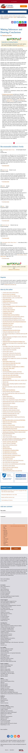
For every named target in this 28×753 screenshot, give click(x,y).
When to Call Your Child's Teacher (10, 467)
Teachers (2, 697)
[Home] (7, 6)
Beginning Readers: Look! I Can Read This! (12, 297)
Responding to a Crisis (5, 724)
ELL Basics (3, 585)
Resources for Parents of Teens (7, 658)
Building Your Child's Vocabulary (10, 302)
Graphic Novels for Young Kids (9, 349)
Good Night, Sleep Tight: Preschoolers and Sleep (14, 346)
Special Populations (5, 589)
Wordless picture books (7, 94)
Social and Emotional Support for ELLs (9, 601)
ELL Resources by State (5, 591)
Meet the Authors (4, 676)
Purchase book (5, 165)
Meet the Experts (4, 685)
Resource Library (5, 705)
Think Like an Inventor (8, 458)
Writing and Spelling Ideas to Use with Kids (12, 470)
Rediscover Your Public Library (9, 421)
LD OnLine (14, 741)
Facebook (8, 736)
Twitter (11, 736)
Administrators (4, 698)
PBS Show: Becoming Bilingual (7, 689)
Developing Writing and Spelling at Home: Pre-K (14, 319)
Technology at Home (5, 657)
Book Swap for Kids (7, 299)
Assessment (3, 610)
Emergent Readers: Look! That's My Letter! (12, 326)
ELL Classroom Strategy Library (7, 628)
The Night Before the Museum (9, 451)
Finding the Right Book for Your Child (11, 331)
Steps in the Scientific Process (9, 436)
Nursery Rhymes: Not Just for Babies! (11, 391)
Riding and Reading (7, 423)
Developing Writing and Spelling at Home (12, 318)
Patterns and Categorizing (8, 398)
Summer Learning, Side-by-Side (10, 441)
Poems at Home (6, 404)
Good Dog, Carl (21, 99)
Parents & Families (4, 702)
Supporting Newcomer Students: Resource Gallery (11, 625)
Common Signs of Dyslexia (9, 309)
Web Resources (4, 719)
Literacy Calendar (4, 674)
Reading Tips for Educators (6, 713)
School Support (4, 599)
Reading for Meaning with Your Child (11, 413)
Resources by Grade (5, 590)
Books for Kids (4, 667)
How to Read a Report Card (9, 361)
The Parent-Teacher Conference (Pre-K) (12, 455)
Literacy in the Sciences (14, 269)
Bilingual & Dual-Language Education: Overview (11, 605)
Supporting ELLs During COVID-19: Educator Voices (11, 693)
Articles (15, 17)
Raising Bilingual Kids (5, 655)
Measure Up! (5, 381)
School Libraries (4, 615)
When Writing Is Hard (7, 469)
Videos (2, 678)
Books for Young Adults (5, 669)
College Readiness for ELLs (6, 606)
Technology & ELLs (4, 636)
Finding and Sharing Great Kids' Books (11, 330)
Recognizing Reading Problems (10, 415)
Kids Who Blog (6, 370)
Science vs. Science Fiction (9, 425)
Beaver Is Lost (10, 101)
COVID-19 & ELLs (4, 620)
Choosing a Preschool (8, 307)
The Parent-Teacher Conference (10, 453)
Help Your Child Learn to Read (15, 15)
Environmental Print (7, 328)
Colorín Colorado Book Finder (7, 665)
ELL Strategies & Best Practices (7, 629)
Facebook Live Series (5, 688)
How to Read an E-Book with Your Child (11, 363)
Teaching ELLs (4, 622)
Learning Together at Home (6, 650)
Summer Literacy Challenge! (9, 443)
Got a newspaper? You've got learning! (11, 348)
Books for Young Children (6, 666)
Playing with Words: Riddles (9, 403)
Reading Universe (20, 741)
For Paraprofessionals (5, 619)
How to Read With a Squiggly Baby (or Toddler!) (13, 366)
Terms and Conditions (5, 578)
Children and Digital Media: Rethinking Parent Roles (14, 306)
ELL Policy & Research (5, 593)
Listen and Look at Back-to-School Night (12, 376)
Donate (23, 6)
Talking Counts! (6, 446)
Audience (3, 696)
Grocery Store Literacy (8, 351)
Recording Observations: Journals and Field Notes (14, 420)
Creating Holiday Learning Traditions (11, 314)
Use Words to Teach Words (9, 465)
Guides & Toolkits (4, 709)
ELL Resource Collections (6, 708)
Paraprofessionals (4, 700)
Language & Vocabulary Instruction (8, 631)
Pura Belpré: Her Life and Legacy (7, 673)
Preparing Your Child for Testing (10, 408)
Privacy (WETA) (4, 580)
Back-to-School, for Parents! (9, 294)
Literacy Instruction (5, 632)
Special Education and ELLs (6, 597)
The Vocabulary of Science (9, 457)
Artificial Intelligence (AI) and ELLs (8, 638)
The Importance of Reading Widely (11, 450)
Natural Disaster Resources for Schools (9, 723)
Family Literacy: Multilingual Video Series (9, 692)
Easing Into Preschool (7, 325)
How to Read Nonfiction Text (9, 364)
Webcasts (3, 682)
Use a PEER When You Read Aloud (10, 462)
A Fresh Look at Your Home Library (10, 292)
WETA (21, 750)
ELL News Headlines (5, 594)
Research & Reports (5, 717)
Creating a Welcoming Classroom (8, 627)
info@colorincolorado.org (10, 284)
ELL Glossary (3, 587)
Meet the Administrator (5, 686)
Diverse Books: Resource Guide (7, 671)
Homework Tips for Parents (9, 356)
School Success (4, 654)
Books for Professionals (5, 670)
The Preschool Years (5, 651)
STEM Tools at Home (7, 435)
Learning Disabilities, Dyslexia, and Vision (12, 371)
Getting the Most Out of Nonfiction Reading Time (14, 341)
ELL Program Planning (5, 608)
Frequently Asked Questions (6, 716)
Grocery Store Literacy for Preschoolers (12, 353)
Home (2, 15)
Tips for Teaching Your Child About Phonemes (13, 460)
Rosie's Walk (9, 99)
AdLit (10, 741)
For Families (6, 15)
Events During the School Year (7, 609)
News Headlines (4, 729)
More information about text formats (18, 526)
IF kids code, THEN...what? (9, 368)
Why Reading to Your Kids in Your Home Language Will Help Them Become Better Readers (13, 491)
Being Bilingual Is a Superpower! (7, 690)
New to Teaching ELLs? (5, 586)
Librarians (3, 701)
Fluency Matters (6, 339)
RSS (15, 736)
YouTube (18, 736)
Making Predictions (7, 378)
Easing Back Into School (8, 323)
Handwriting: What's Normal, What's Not (12, 354)
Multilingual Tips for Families (7, 710)
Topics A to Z (3, 715)
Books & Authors (5, 663)
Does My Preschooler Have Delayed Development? (14, 321)
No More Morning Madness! (9, 389)
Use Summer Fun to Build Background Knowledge (14, 463)
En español (14, 1)
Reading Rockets (7, 35)
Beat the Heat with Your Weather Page (11, 295)
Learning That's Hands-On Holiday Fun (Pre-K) (13, 373)
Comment (3, 516)
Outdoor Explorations (7, 396)
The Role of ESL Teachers (6, 639)
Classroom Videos (4, 679)
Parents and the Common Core (7, 497)
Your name (3, 510)
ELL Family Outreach (5, 616)
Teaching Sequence (7, 448)
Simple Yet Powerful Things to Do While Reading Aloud (15, 430)
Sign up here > (20, 45)
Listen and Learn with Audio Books (10, 375)
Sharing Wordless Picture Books (10, 428)
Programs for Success (5, 612)
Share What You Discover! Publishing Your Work (13, 426)
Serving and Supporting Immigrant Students (10, 596)
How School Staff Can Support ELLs (8, 602)
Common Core (4, 645)
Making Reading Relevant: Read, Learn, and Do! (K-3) (15, 380)
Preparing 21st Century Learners (10, 406)
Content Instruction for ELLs (6, 634)
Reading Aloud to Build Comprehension (12, 411)
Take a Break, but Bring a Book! (10, 445)
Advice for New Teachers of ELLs (7, 681)
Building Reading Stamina (9, 301)
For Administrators (4, 617)
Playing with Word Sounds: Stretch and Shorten (13, 401)
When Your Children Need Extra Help (8, 661)
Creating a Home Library (8, 311)
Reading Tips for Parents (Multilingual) (9, 712)
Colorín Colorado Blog (5, 721)
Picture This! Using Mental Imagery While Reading (14, 399)
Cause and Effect (6, 304)
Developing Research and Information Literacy (13, 316)
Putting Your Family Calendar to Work (11, 410)
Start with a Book (21, 740)
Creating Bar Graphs (7, 313)
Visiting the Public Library (6, 659)
